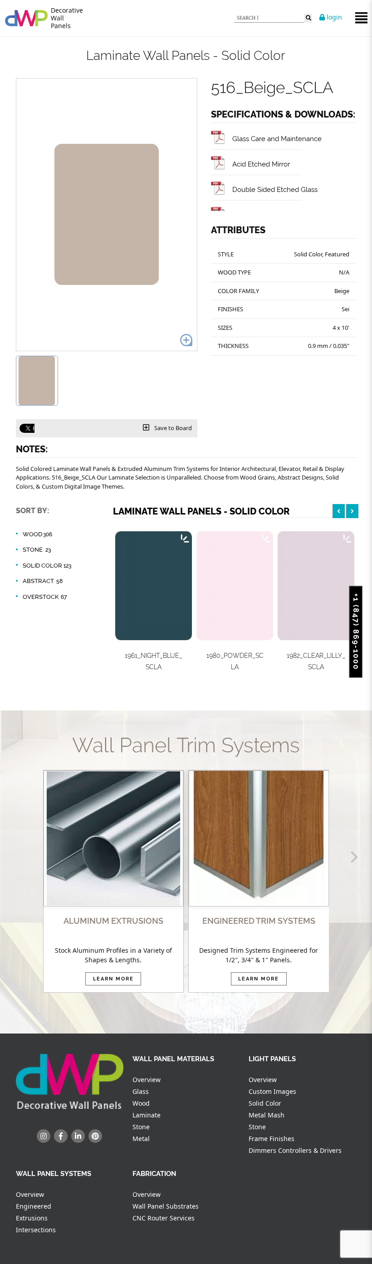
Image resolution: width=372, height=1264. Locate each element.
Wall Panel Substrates (165, 1206)
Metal (141, 1138)
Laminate (146, 1115)
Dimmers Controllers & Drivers (295, 1150)
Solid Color (47, 565)
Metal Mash (266, 1115)
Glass (140, 1091)
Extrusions (32, 1218)
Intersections (36, 1229)
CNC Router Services (163, 1218)
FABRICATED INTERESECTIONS (259, 921)
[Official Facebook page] (61, 1136)
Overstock (45, 596)
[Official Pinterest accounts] (95, 1136)
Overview (146, 1079)
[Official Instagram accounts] (43, 1136)
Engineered (33, 1206)
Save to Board (172, 428)
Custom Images (272, 1091)
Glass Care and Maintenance (277, 138)
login (333, 17)
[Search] (308, 18)
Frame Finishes (271, 1138)
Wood (37, 534)
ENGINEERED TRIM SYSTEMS (113, 921)
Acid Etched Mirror (261, 164)
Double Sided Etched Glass (275, 189)
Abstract (43, 581)
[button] (19, 856)
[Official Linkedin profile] (78, 1136)
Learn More (113, 979)
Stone (37, 549)
